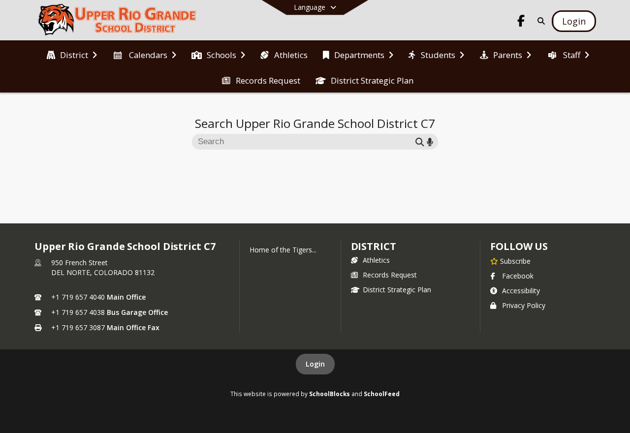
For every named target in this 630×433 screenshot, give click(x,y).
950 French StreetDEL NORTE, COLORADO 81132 (103, 267)
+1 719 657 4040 (78, 297)
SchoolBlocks (329, 394)
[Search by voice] (430, 141)
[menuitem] (72, 54)
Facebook (518, 275)
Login (315, 364)
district (373, 246)
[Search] (539, 21)
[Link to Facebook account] (521, 22)
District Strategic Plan (397, 289)
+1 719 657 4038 (78, 312)
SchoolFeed (382, 394)
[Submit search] (419, 141)
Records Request (390, 274)
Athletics (376, 260)
